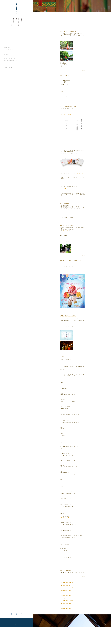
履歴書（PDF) (69, 517)
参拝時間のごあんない (64, 75)
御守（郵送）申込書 (63, 188)
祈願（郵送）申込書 (63, 183)
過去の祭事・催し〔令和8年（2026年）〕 (66, 582)
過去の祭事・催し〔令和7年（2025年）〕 (66, 585)
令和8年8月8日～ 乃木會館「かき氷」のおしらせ (70, 260)
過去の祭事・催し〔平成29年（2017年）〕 (66, 605)
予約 (61, 91)
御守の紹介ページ (80, 173)
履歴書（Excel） (62, 517)
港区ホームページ (65, 230)
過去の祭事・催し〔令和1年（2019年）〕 (66, 600)
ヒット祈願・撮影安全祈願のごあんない (68, 106)
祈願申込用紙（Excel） (63, 114)
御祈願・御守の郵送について (66, 148)
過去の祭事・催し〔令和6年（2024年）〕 (66, 587)
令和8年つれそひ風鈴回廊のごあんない (68, 315)
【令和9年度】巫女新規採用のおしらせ (68, 31)
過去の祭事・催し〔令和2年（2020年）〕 (66, 598)
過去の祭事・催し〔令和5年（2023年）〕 (66, 590)
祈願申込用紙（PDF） (71, 114)
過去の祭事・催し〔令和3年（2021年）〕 (66, 595)
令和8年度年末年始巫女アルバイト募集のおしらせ (70, 356)
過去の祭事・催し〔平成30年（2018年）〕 (66, 603)
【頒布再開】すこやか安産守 (66, 570)
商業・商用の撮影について (65, 203)
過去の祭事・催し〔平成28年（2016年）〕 (66, 608)
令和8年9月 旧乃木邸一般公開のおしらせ (68, 225)
